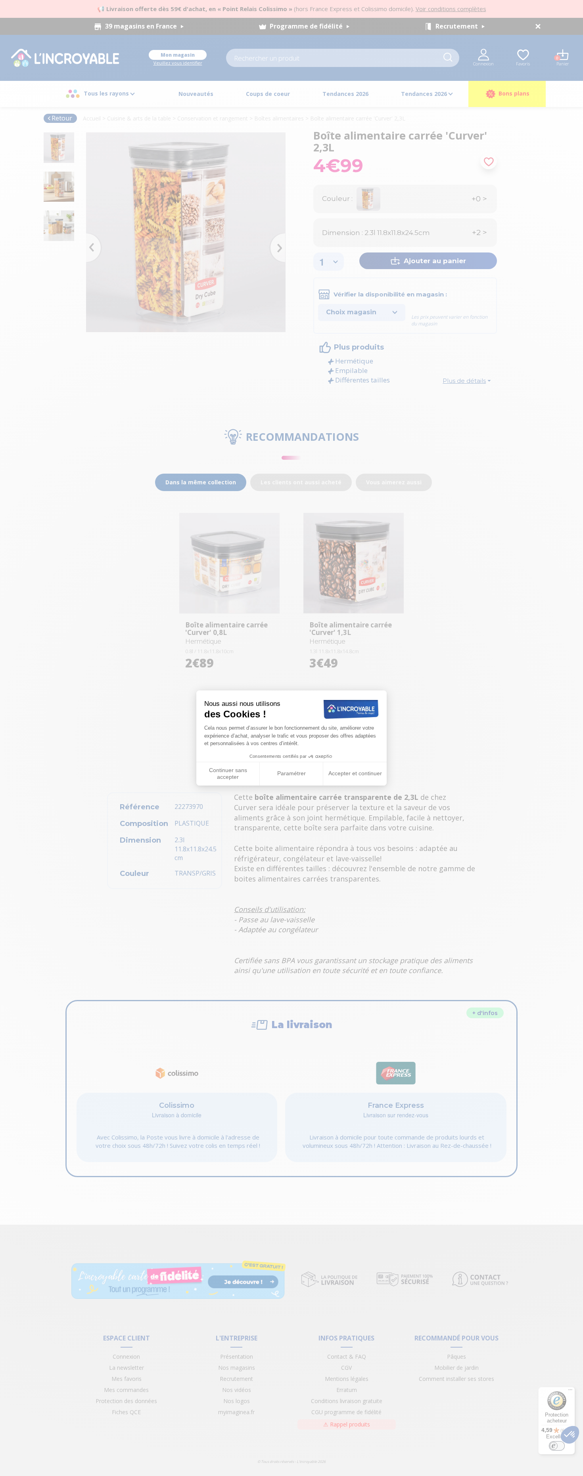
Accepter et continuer (355, 773)
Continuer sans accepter (228, 773)
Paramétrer (291, 773)
